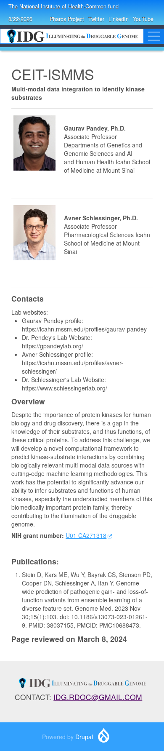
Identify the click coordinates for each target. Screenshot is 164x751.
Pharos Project (67, 19)
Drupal (84, 736)
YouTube (143, 19)
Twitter (96, 19)
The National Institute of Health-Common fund (63, 6)
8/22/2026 (20, 19)
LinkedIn (118, 19)
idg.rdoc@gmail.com (97, 697)
